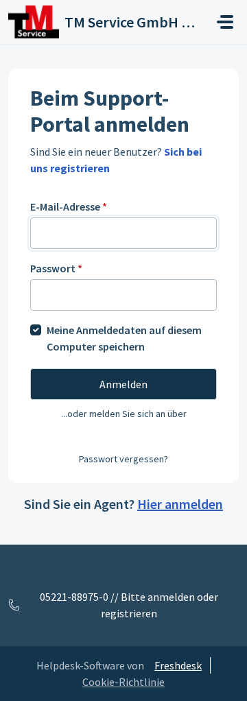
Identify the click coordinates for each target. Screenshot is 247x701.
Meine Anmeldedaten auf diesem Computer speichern (124, 338)
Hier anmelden (180, 503)
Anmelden (123, 384)
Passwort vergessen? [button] (123, 459)
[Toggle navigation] (225, 22)
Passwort (56, 268)
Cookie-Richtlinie (123, 682)
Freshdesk (178, 665)
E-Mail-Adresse (68, 206)
